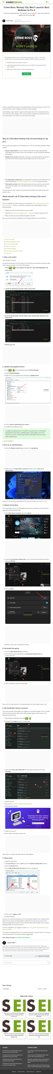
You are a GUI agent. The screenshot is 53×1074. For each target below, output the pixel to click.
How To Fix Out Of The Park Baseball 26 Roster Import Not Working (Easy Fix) (39, 1035)
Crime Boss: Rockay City (23, 937)
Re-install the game (10, 249)
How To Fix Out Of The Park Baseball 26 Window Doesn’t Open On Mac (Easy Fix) (14, 1015)
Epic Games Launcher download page (21, 804)
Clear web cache (9, 239)
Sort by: (40, 989)
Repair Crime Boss (10, 246)
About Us (14, 1072)
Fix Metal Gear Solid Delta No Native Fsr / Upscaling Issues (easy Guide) (12, 1055)
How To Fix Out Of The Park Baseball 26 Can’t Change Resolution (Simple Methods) (39, 1015)
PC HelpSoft (24, 431)
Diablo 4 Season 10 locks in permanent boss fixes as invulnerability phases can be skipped (39, 1066)
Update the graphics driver (12, 242)
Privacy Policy (21, 1072)
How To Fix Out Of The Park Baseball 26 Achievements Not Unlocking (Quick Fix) (14, 1035)
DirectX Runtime (15, 213)
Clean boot (8, 253)
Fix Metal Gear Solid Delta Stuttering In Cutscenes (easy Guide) (12, 1060)
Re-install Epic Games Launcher (14, 251)
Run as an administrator (11, 244)
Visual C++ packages (28, 213)
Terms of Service (30, 1072)
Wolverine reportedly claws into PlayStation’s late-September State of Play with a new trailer (39, 1061)
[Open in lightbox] (28, 390)
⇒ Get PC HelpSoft (7, 441)
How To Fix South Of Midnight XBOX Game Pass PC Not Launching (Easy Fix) (38, 1055)
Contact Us (38, 1072)
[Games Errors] (14, 2)
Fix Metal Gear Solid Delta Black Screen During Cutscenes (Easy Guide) (12, 1051)
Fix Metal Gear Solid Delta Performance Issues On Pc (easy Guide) (12, 1064)
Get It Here (26, 73)
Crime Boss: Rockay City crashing (25, 181)
